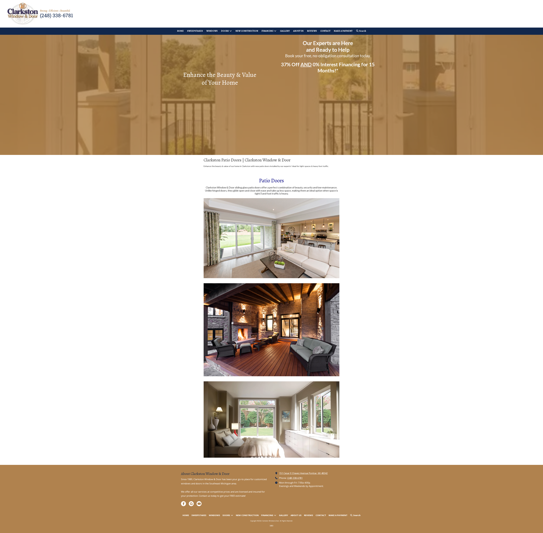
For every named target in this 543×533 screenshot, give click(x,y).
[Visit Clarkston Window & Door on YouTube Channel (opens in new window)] (199, 503)
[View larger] (271, 238)
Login (271, 525)
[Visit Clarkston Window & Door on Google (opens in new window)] (191, 503)
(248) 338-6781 (295, 478)
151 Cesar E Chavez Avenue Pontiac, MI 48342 (303, 473)
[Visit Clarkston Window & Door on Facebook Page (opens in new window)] (183, 503)
